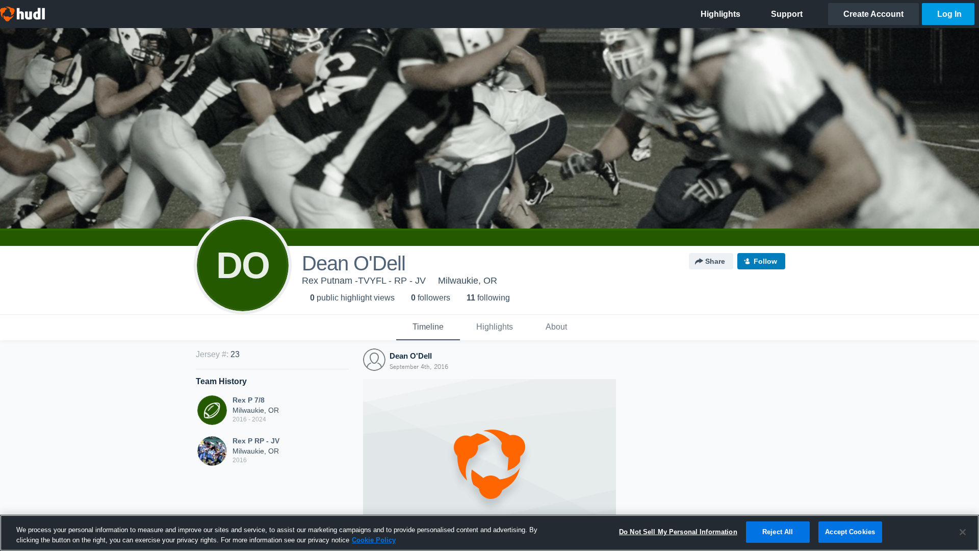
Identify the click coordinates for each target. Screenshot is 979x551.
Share (715, 261)
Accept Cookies (850, 532)
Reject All (777, 532)
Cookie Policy (374, 540)
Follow (765, 261)
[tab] (428, 327)
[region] (489, 533)
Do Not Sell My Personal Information (678, 532)
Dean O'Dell (411, 356)
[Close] (962, 532)
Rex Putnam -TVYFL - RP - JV (364, 281)
